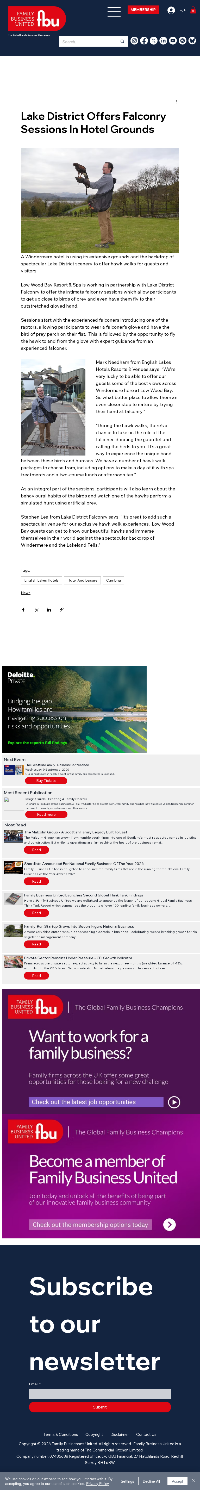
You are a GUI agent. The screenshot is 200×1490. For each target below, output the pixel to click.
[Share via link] (61, 609)
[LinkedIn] (163, 41)
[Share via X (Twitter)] (36, 609)
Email (35, 1384)
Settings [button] (127, 1481)
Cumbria (113, 580)
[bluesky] (192, 41)
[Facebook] (144, 41)
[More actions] (176, 101)
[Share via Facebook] (23, 609)
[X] (154, 41)
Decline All (151, 1481)
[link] (193, 9)
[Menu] (114, 11)
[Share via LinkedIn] (48, 609)
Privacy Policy (97, 1483)
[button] (46, 814)
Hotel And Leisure (82, 580)
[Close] (194, 1481)
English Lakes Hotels (41, 580)
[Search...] (122, 41)
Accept (177, 1481)
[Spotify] (182, 41)
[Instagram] (134, 41)
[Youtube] (173, 41)
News (25, 592)
